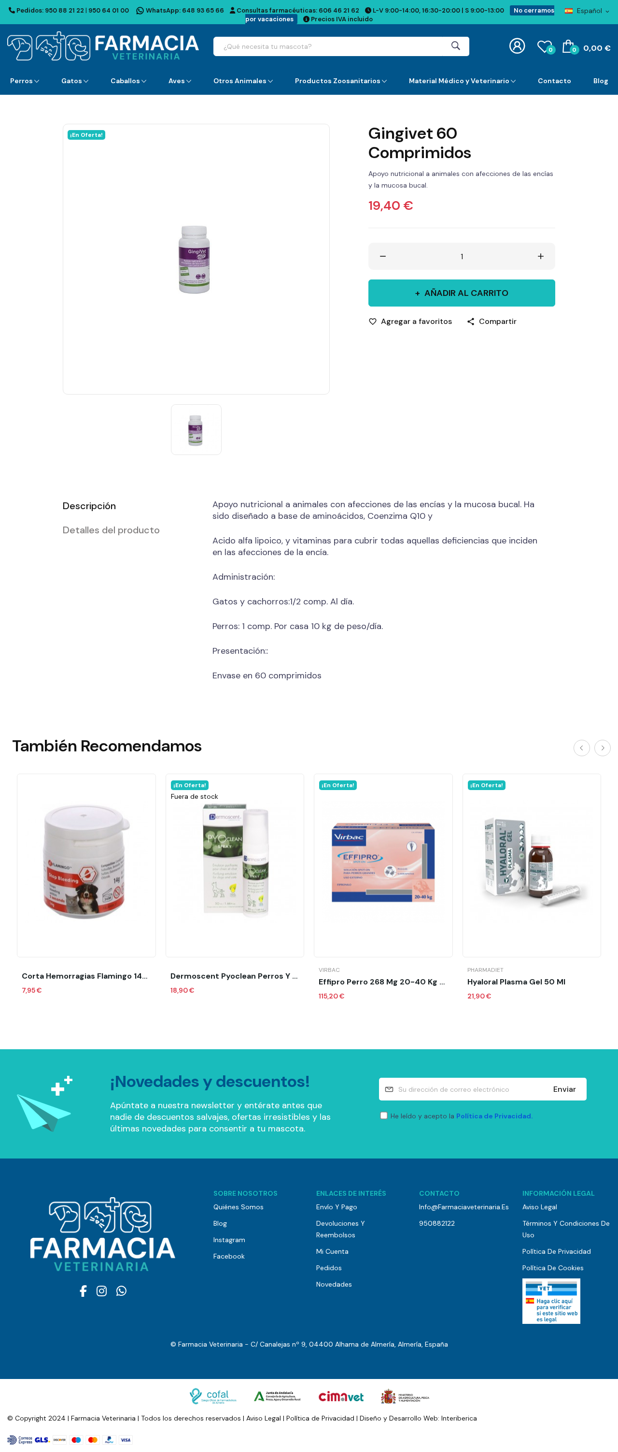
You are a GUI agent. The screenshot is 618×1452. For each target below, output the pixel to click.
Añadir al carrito (466, 293)
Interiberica (459, 1418)
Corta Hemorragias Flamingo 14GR (86, 976)
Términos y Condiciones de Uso (566, 1229)
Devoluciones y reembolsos (340, 1229)
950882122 (437, 1223)
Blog (220, 1223)
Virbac (329, 970)
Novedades (334, 1284)
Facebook (229, 1256)
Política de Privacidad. (494, 1116)
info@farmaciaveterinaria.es (463, 1207)
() (550, 50)
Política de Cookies (553, 1267)
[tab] (125, 505)
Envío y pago (336, 1207)
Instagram (229, 1239)
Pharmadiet (485, 970)
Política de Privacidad (556, 1251)
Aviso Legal (539, 1207)
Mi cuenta (332, 1251)
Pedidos (329, 1267)
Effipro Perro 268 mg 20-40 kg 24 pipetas (383, 982)
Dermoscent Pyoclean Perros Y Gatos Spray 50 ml (235, 976)
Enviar (564, 1089)
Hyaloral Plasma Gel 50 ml (516, 982)
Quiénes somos (238, 1207)
